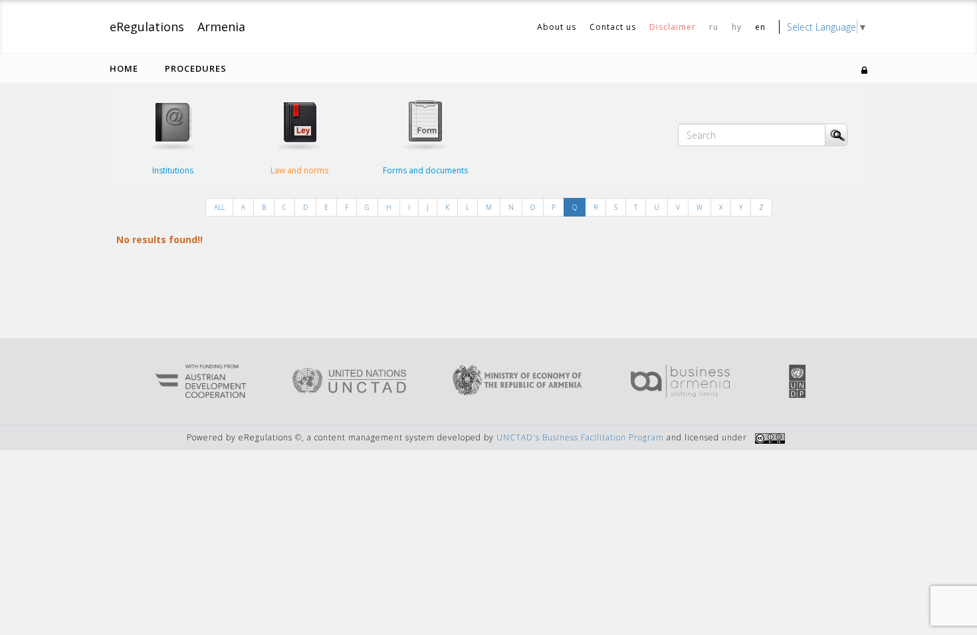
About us (556, 27)
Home (124, 68)
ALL (219, 207)
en (760, 27)
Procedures (196, 68)
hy (737, 27)
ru (713, 27)
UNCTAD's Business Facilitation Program (580, 437)
